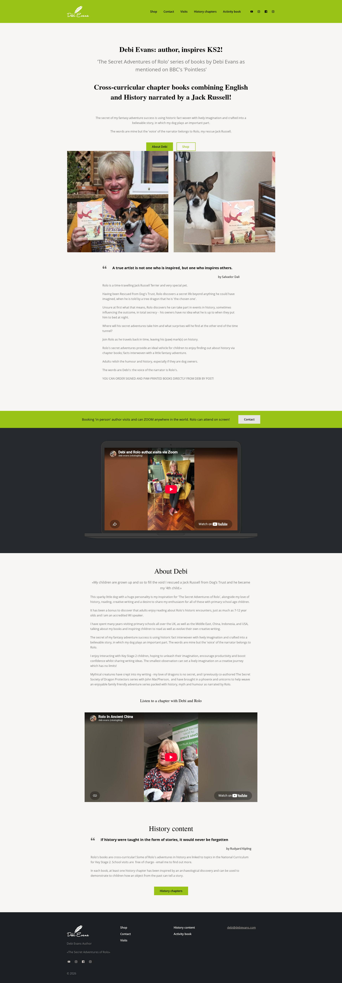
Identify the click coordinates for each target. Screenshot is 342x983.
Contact (249, 419)
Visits (123, 940)
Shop (186, 147)
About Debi (159, 147)
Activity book (182, 934)
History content (184, 927)
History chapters (171, 891)
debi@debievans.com (241, 927)
